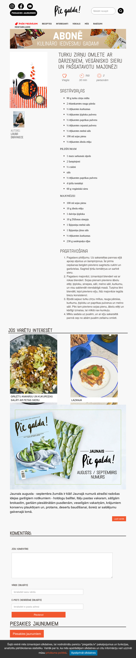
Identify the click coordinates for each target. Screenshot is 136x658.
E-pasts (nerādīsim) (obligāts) (27, 600)
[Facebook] (21, 6)
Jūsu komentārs (20, 549)
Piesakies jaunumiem (27, 633)
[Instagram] (12, 6)
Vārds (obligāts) (20, 585)
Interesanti (62, 23)
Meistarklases (22, 27)
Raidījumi (97, 23)
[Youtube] (30, 6)
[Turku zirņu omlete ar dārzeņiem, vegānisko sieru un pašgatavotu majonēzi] (28, 80)
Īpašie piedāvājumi (28, 23)
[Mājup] (68, 11)
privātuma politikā (56, 653)
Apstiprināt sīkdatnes (83, 653)
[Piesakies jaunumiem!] (23, 13)
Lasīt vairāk (119, 518)
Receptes (47, 23)
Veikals (76, 23)
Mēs (87, 23)
